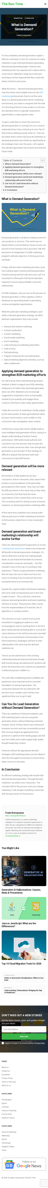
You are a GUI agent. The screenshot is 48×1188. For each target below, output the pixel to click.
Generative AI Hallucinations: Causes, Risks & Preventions (21, 891)
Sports (4, 1103)
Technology (6, 1143)
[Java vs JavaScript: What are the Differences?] (24, 908)
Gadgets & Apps (8, 1146)
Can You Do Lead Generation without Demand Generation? (21, 185)
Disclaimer (6, 1075)
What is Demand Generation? (18, 164)
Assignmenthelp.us (12, 836)
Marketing (18, 18)
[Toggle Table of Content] (41, 160)
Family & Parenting (9, 1110)
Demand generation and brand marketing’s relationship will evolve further (24, 178)
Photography (7, 1100)
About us (5, 1067)
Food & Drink (7, 1114)
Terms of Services (9, 1082)
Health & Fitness (8, 1118)
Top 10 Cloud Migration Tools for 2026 (21, 963)
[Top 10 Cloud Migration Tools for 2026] (24, 945)
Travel (4, 1150)
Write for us (6, 1085)
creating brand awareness (13, 548)
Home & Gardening (9, 1132)
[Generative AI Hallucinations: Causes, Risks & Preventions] (24, 871)
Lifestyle (5, 1107)
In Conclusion (11, 190)
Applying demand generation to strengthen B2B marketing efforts (24, 169)
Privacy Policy (40, 1043)
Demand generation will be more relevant (23, 173)
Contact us (6, 1071)
